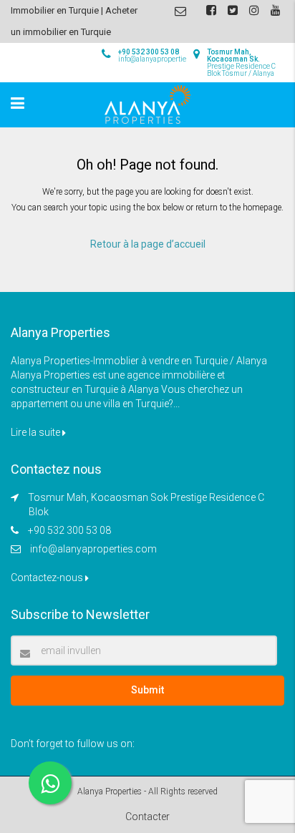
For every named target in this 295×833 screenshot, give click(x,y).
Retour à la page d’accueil (147, 244)
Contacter (147, 816)
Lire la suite (36, 432)
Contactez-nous (48, 577)
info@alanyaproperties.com (93, 549)
